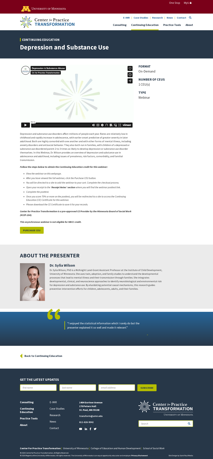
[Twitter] (95, 428)
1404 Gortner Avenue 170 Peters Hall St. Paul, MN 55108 (90, 406)
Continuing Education (145, 25)
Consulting (119, 25)
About (189, 25)
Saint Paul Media (186, 455)
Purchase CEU (32, 230)
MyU (187, 3)
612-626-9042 (86, 422)
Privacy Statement (139, 455)
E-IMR (126, 17)
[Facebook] (90, 428)
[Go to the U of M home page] (43, 9)
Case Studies (141, 17)
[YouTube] (80, 428)
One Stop (174, 3)
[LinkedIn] (86, 428)
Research (157, 17)
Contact (181, 17)
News (170, 17)
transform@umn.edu (91, 416)
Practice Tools (172, 25)
